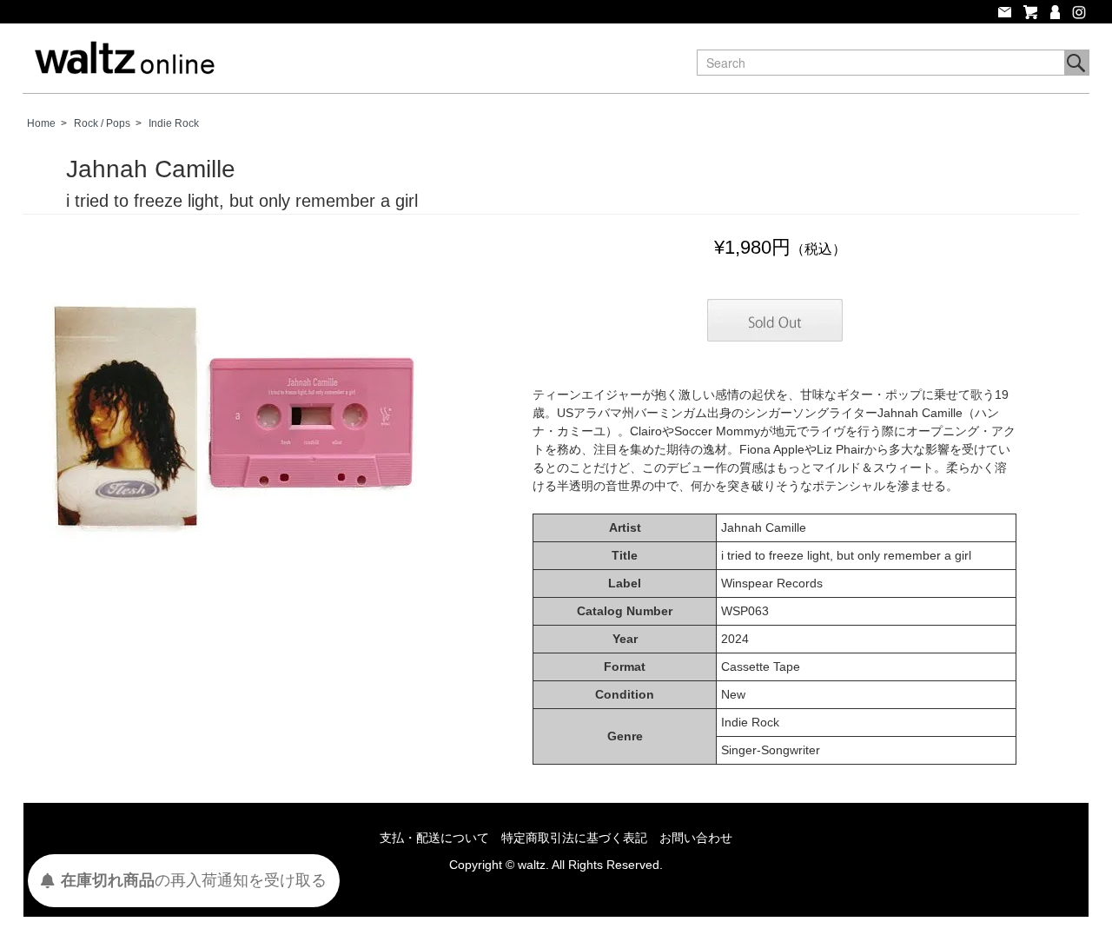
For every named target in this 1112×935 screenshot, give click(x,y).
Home (41, 123)
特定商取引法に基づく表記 (574, 838)
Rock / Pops (102, 123)
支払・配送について (434, 838)
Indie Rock (174, 123)
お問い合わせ (695, 838)
